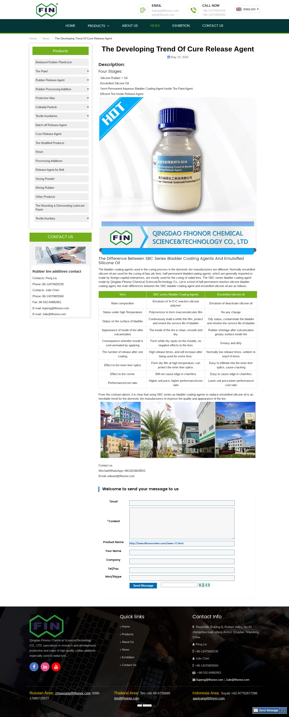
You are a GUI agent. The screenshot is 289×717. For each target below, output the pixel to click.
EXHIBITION (181, 26)
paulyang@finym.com (209, 698)
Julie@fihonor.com (237, 679)
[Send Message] (266, 710)
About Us (128, 642)
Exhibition (128, 657)
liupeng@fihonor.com (209, 679)
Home (33, 38)
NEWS (155, 26)
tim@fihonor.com (126, 698)
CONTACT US (212, 26)
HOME (70, 26)
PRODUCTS (96, 26)
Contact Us (129, 665)
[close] (283, 710)
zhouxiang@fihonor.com (73, 693)
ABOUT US (130, 26)
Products (127, 634)
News (45, 38)
